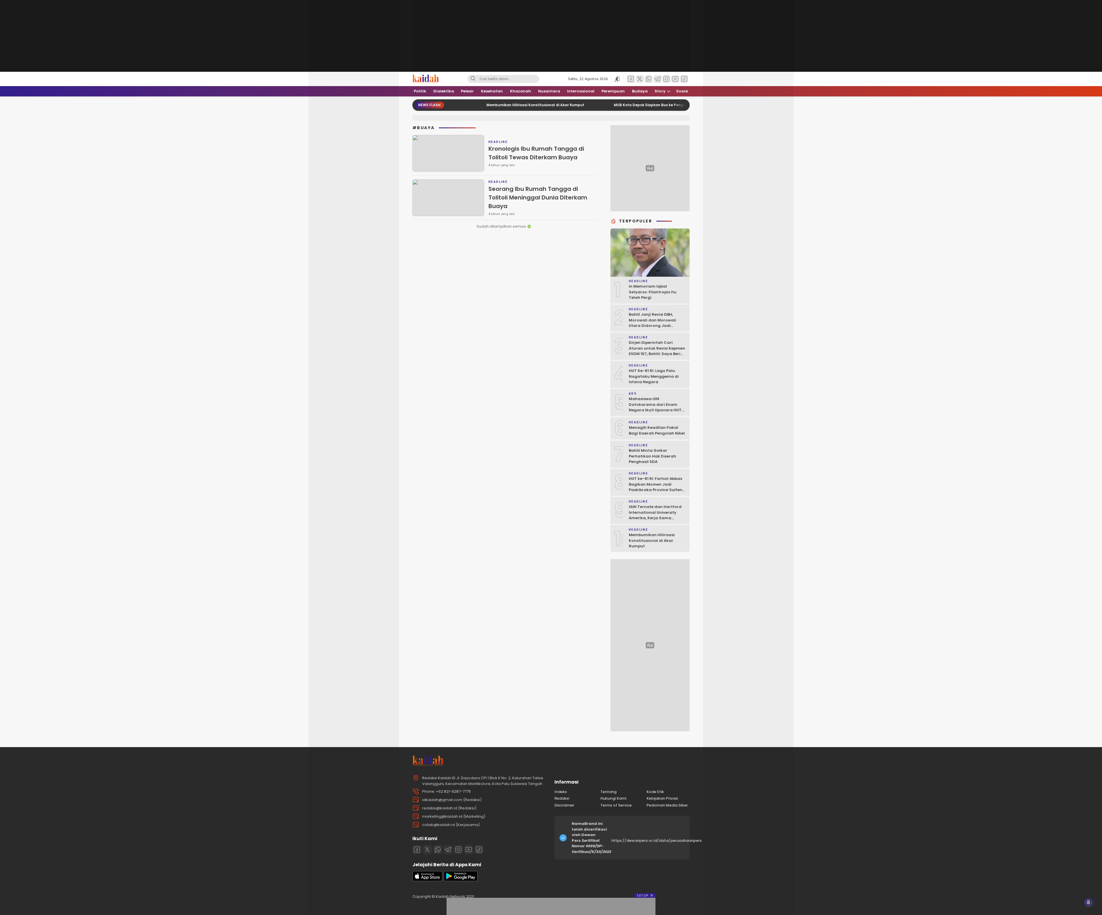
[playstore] (461, 880)
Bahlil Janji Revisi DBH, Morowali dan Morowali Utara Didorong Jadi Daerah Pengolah (652, 323)
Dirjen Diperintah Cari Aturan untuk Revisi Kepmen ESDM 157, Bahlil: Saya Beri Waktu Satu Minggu (657, 351)
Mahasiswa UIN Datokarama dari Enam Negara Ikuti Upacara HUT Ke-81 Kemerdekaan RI (655, 407)
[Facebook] (417, 849)
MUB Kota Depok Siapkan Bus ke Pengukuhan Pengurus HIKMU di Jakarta (646, 104)
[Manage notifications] (1088, 902)
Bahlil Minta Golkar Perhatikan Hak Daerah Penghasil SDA (652, 456)
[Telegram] (448, 849)
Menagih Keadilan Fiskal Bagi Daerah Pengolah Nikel (657, 430)
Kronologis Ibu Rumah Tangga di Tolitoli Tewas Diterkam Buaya (536, 153)
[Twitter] (427, 849)
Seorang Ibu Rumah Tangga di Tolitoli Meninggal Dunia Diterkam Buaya (537, 197)
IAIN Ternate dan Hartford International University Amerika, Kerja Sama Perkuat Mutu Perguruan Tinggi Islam (655, 518)
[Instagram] (458, 849)
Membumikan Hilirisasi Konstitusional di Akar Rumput (500, 104)
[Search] (473, 79)
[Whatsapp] (437, 849)
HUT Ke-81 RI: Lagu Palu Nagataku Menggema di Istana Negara (654, 376)
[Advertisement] (373, 86)
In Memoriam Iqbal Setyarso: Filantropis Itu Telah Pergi (652, 292)
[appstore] (427, 880)
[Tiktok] (479, 849)
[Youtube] (468, 849)
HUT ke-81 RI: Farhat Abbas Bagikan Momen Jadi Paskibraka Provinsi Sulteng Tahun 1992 (657, 487)
